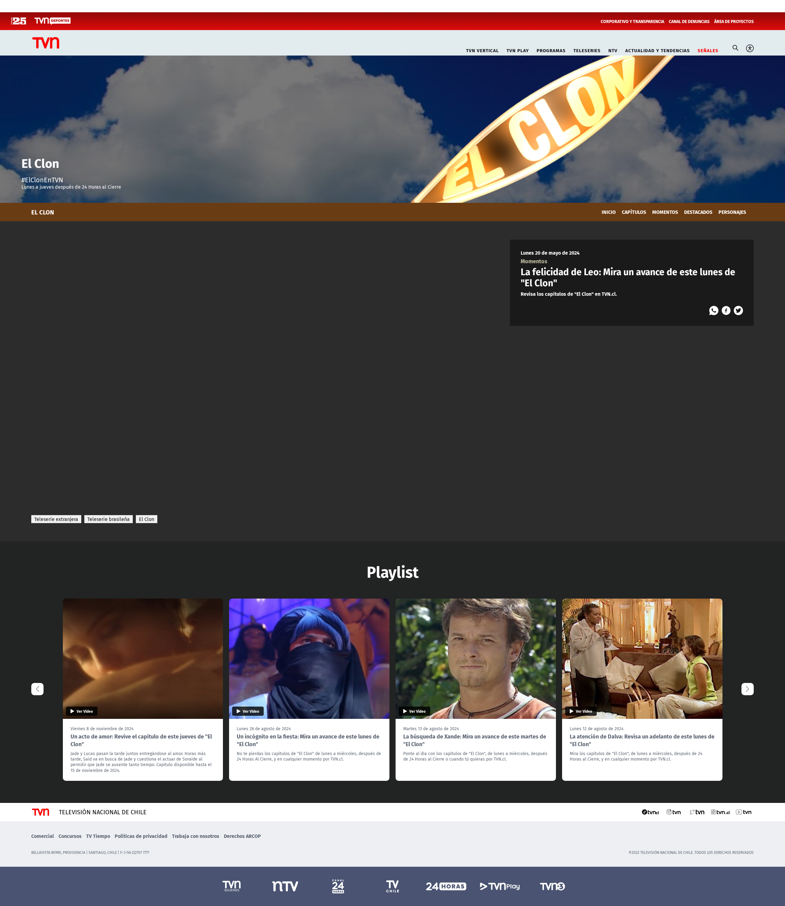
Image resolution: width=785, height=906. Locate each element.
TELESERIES (587, 49)
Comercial (42, 836)
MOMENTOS (665, 212)
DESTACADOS (698, 212)
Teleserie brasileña (108, 519)
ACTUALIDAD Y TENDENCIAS (657, 49)
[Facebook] (726, 310)
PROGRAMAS (551, 49)
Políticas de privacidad (141, 836)
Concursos (70, 836)
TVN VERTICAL (482, 49)
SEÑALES (708, 49)
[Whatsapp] (713, 310)
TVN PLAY (518, 49)
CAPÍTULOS (634, 212)
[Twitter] (738, 310)
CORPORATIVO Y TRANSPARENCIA (632, 21)
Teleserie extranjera (56, 519)
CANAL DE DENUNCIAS (689, 21)
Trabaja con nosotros (195, 836)
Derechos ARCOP (242, 836)
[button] (747, 689)
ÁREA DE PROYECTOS (734, 21)
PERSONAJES (732, 212)
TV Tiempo (98, 836)
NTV (613, 49)
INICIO (609, 212)
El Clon (146, 519)
